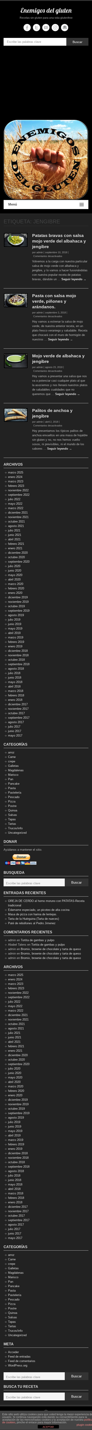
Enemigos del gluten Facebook (27, 27)
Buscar (77, 42)
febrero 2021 (16, 543)
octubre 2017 (16, 713)
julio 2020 (14, 566)
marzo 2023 (15, 481)
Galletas (13, 765)
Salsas (12, 815)
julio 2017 (14, 726)
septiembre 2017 (18, 717)
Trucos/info (15, 828)
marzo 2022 (15, 508)
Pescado (13, 797)
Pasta (12, 788)
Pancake (13, 783)
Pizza (11, 801)
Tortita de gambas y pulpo (37, 940)
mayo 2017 (15, 735)
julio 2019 (14, 619)
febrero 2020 (16, 588)
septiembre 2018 (18, 664)
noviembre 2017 (18, 708)
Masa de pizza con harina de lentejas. (32, 914)
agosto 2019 (16, 615)
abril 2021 (14, 539)
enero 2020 (15, 593)
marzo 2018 (15, 691)
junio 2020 (14, 570)
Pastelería (14, 792)
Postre (12, 806)
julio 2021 (14, 530)
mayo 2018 (15, 682)
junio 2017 (14, 731)
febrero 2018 (16, 695)
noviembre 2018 (18, 655)
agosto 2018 (16, 668)
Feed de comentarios (21, 1361)
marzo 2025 (15, 472)
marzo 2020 (15, 584)
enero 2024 (15, 477)
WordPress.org (17, 1365)
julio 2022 (14, 499)
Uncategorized (17, 832)
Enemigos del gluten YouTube (46, 27)
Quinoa (12, 810)
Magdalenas (16, 770)
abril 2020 (14, 579)
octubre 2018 (16, 659)
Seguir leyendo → (73, 279)
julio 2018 (14, 673)
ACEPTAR (48, 1427)
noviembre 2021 (18, 517)
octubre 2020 (16, 557)
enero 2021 (15, 548)
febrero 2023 (16, 486)
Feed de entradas (19, 1356)
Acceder (13, 1352)
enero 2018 (15, 700)
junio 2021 (14, 535)
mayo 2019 (15, 628)
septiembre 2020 (18, 561)
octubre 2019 (16, 606)
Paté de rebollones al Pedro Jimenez (32, 923)
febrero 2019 (16, 642)
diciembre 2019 (18, 597)
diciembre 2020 (18, 552)
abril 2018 (14, 686)
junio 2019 (14, 624)
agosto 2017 (16, 722)
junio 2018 (14, 677)
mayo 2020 (15, 575)
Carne (12, 757)
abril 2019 (14, 633)
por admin (37, 252)
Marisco (13, 774)
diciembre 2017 (18, 704)
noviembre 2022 (18, 490)
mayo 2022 (15, 503)
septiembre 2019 (18, 610)
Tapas (12, 819)
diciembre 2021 (18, 512)
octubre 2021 (16, 521)
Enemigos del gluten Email (64, 27)
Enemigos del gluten (46, 10)
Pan (10, 779)
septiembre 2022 (18, 494)
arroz (11, 752)
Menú (12, 204)
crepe (11, 761)
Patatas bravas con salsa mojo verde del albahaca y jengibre (59, 241)
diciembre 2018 (18, 650)
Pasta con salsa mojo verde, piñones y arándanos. (54, 301)
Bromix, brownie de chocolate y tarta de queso (51, 949)
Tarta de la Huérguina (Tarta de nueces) (33, 918)
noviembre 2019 (18, 601)
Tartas (12, 823)
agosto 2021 (16, 526)
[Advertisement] (46, 83)
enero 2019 (15, 646)
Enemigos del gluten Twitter (36, 27)
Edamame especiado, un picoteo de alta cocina (38, 909)
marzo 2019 (15, 637)
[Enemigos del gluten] (46, 160)
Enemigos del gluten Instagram (55, 27)
